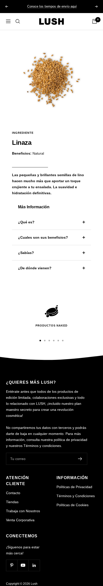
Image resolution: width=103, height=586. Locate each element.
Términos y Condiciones (75, 496)
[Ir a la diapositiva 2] (45, 340)
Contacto (13, 493)
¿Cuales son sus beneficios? (43, 237)
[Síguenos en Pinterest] (11, 565)
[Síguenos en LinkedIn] (34, 565)
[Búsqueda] (18, 21)
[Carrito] (94, 21)
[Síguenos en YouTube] (22, 565)
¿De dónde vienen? (35, 268)
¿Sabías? (26, 253)
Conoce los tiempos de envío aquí (52, 6)
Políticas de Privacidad (74, 487)
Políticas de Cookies (72, 505)
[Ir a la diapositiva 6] (63, 340)
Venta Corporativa (20, 520)
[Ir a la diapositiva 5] (58, 340)
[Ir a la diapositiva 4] (53, 340)
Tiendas (12, 502)
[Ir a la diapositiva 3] (49, 340)
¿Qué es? (26, 222)
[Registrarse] (80, 459)
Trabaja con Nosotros (23, 511)
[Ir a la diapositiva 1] (40, 340)
